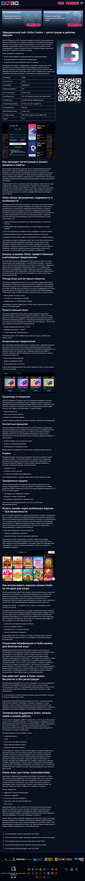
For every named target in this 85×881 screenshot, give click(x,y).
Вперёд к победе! (70, 63)
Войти (61, 3)
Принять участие (34, 25)
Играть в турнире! (74, 25)
